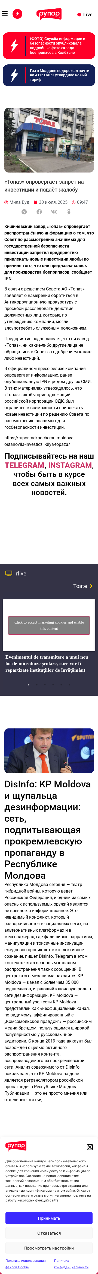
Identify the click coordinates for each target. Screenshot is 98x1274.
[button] (90, 1147)
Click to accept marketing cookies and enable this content (49, 625)
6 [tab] (69, 684)
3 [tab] (45, 684)
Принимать (49, 1218)
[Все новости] (17, 14)
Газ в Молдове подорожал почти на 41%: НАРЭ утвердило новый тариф (59, 75)
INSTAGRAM (70, 465)
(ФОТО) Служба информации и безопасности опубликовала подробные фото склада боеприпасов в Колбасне (57, 45)
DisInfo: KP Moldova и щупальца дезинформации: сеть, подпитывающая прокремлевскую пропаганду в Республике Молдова (47, 830)
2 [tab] (36, 684)
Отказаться (49, 1233)
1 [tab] (28, 684)
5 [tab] (61, 684)
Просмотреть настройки (49, 1248)
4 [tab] (53, 684)
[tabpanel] (49, 638)
